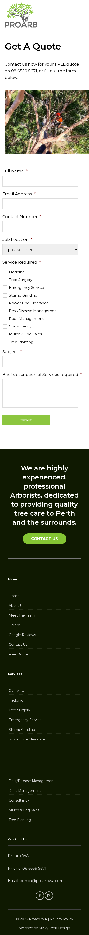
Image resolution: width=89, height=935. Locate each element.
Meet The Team (22, 615)
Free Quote (18, 654)
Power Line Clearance (29, 303)
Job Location (17, 239)
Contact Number (21, 216)
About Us (16, 605)
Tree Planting (21, 342)
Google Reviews (22, 635)
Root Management (26, 319)
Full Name (15, 171)
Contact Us (18, 644)
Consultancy (20, 326)
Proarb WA (38, 919)
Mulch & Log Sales (25, 334)
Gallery (14, 625)
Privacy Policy (61, 919)
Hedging (17, 272)
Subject (12, 351)
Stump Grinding (23, 295)
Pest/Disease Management (33, 311)
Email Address (19, 193)
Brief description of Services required (42, 374)
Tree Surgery (20, 280)
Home (14, 596)
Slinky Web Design (54, 928)
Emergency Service (26, 287)
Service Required (21, 262)
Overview (16, 690)
